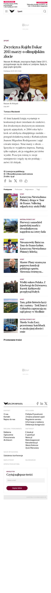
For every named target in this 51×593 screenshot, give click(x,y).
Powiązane (8, 189)
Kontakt (7, 417)
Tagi (38, 189)
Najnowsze (29, 189)
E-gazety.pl (30, 435)
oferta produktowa (11, 464)
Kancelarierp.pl (32, 443)
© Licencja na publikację (14, 171)
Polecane (18, 189)
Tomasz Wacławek (12, 112)
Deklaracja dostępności (35, 425)
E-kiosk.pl (29, 432)
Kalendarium (31, 460)
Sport (6, 41)
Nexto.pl (29, 437)
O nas (6, 414)
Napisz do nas (9, 419)
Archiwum (8, 440)
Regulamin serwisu (33, 419)
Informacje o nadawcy (35, 422)
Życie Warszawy (32, 448)
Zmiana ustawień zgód (35, 417)
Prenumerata (9, 437)
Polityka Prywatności (34, 414)
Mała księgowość (33, 440)
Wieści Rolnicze (32, 445)
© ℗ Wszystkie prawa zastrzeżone (18, 174)
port (19, 11)
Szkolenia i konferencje (13, 456)
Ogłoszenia (8, 435)
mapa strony (9, 460)
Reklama (7, 432)
